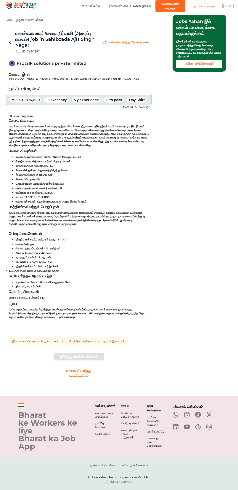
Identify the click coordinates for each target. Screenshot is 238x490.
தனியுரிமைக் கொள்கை (102, 465)
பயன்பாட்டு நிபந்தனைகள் (134, 465)
